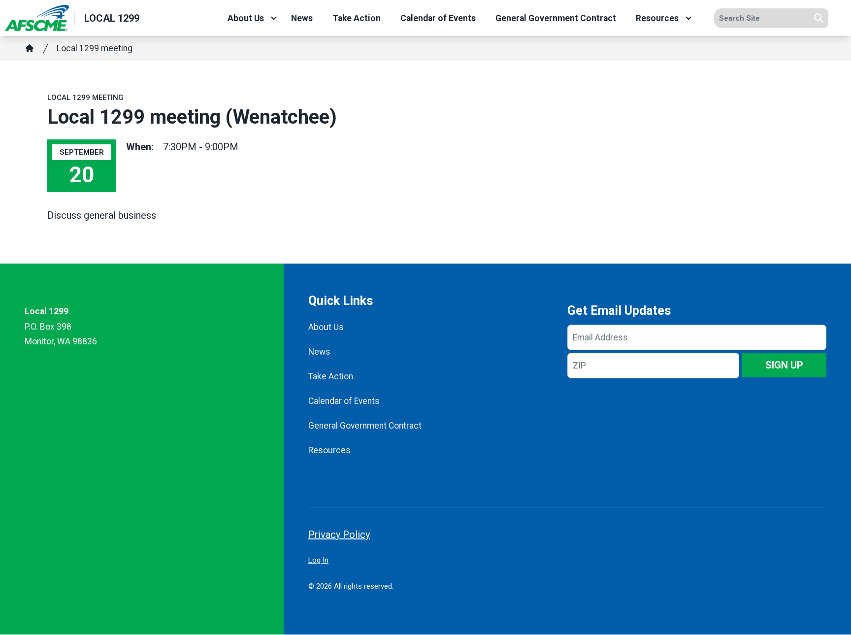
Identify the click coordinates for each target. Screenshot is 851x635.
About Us (246, 18)
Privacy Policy (339, 534)
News (302, 18)
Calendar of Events (438, 18)
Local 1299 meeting (94, 48)
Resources (657, 18)
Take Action (356, 18)
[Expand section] (274, 18)
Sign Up (784, 365)
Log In (318, 560)
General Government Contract (555, 18)
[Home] (29, 48)
